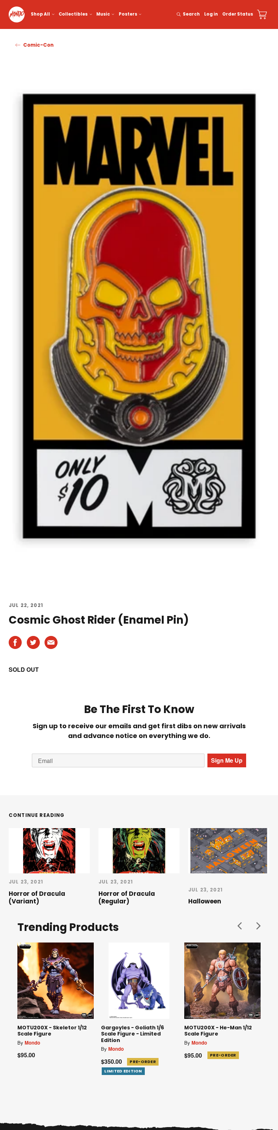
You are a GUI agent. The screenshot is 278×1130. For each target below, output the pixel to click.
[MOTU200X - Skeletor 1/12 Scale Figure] (55, 981)
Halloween (204, 901)
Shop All (40, 14)
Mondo (32, 1042)
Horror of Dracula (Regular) (126, 897)
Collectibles (73, 14)
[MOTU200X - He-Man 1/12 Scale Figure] (222, 981)
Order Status (237, 14)
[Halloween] (228, 850)
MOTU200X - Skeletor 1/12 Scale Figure (52, 1031)
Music (103, 14)
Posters (128, 14)
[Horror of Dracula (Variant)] (49, 850)
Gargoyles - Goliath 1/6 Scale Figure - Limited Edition (132, 1034)
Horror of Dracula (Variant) (37, 897)
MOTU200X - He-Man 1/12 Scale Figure (218, 1031)
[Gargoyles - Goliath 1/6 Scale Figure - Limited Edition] (139, 981)
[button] (239, 925)
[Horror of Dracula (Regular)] (139, 850)
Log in (211, 14)
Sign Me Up (227, 760)
